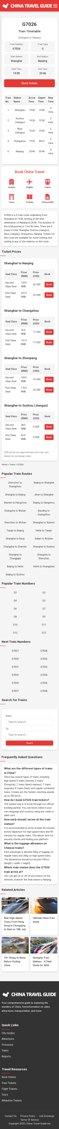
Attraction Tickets (12, 1100)
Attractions (8, 1038)
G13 (44, 632)
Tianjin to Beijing (15, 530)
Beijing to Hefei (15, 566)
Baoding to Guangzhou (44, 512)
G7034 (43, 675)
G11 (44, 624)
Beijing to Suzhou (15, 574)
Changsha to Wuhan (15, 510)
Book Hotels (9, 1077)
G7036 (43, 683)
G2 (15, 592)
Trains (12, 464)
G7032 (43, 667)
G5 (43, 600)
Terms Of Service (29, 1120)
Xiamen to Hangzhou (15, 502)
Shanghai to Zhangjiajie (15, 556)
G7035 (15, 683)
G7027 (15, 650)
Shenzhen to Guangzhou (15, 484)
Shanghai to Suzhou (44, 546)
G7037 (15, 691)
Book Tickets (29, 83)
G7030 (43, 659)
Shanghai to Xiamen (44, 522)
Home (4, 464)
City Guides (8, 1033)
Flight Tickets (9, 1088)
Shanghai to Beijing (15, 494)
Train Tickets (9, 1083)
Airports (6, 1056)
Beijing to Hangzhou (44, 502)
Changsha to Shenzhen (44, 556)
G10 (15, 624)
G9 (43, 616)
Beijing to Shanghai (44, 482)
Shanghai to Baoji (15, 538)
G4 (15, 600)
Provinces (7, 1044)
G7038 (43, 691)
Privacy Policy (27, 1116)
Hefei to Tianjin (44, 530)
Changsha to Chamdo (15, 546)
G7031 (15, 667)
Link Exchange (46, 1116)
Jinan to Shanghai (43, 494)
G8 (15, 616)
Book (49, 284)
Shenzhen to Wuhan (15, 522)
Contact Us (11, 1116)
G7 (43, 608)
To (7, 728)
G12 (15, 632)
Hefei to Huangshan (44, 566)
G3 (43, 592)
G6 (15, 608)
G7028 (43, 650)
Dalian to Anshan (44, 538)
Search (29, 743)
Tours (5, 1094)
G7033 (15, 675)
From (8, 716)
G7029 (15, 659)
